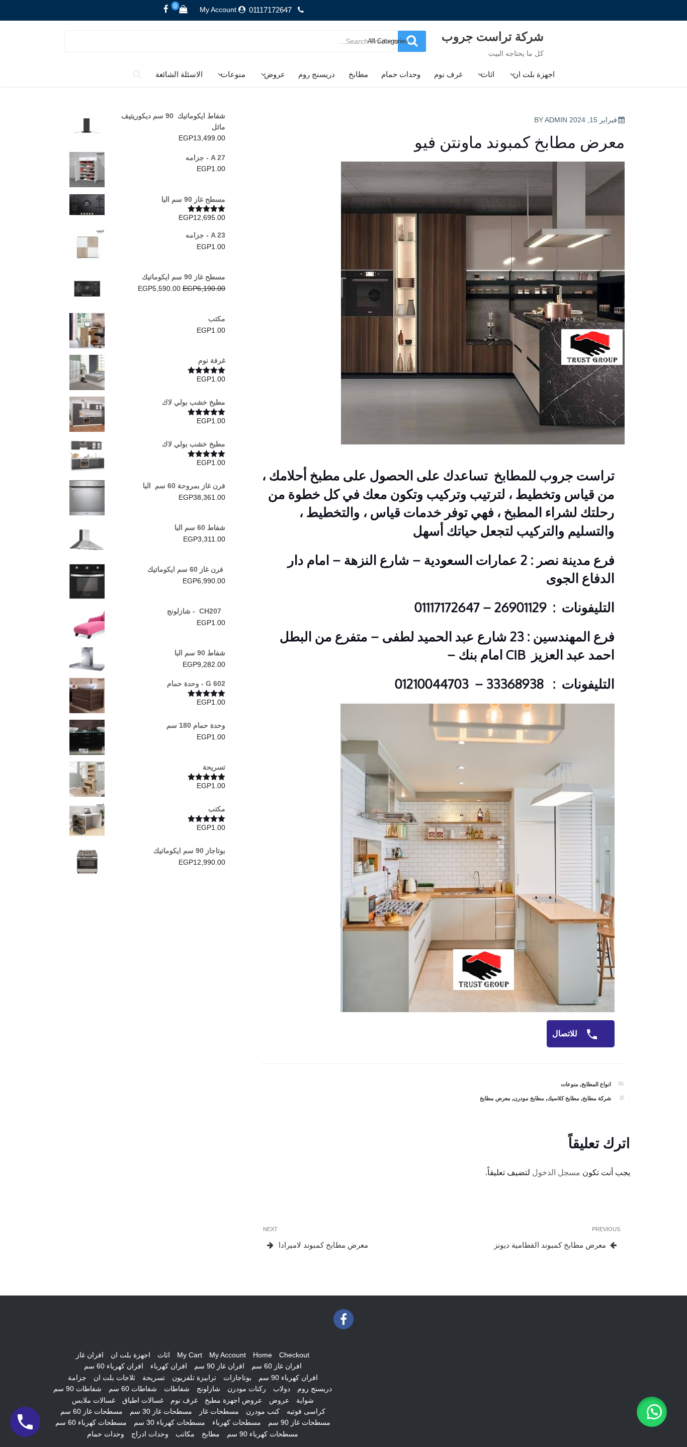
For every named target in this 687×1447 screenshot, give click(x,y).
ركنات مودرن (246, 1389)
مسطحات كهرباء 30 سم (169, 1422)
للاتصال (565, 1033)
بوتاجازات (237, 1378)
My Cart (189, 1355)
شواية (305, 1400)
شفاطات (177, 1389)
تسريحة (153, 1378)
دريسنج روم (316, 74)
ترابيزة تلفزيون (194, 1378)
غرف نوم (448, 74)
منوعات (233, 74)
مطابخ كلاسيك (563, 1098)
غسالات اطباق (142, 1400)
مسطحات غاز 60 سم (91, 1411)
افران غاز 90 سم (219, 1366)
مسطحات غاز (219, 1411)
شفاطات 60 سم (133, 1389)
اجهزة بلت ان (534, 74)
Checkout (294, 1355)
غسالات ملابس (93, 1400)
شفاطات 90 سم (77, 1389)
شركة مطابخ (596, 1098)
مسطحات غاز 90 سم (299, 1422)
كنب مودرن (263, 1411)
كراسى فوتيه (306, 1411)
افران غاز (90, 1355)
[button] (652, 1412)
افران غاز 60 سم (276, 1366)
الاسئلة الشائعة (179, 74)
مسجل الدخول (556, 1172)
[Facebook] (166, 10)
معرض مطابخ (495, 1098)
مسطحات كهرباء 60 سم (91, 1422)
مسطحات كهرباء (236, 1422)
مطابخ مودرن (528, 1098)
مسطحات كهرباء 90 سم (262, 1434)
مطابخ (358, 74)
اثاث (487, 74)
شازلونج (208, 1389)
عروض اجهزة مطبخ (233, 1400)
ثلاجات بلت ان (114, 1378)
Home (262, 1355)
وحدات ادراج (149, 1434)
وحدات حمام (400, 74)
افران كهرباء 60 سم (113, 1366)
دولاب (281, 1389)
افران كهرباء (168, 1366)
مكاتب (185, 1434)
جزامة (77, 1378)
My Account (218, 10)
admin (556, 120)
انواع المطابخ (596, 1084)
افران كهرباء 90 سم (288, 1378)
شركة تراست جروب (493, 36)
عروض (274, 74)
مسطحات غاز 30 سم (161, 1411)
